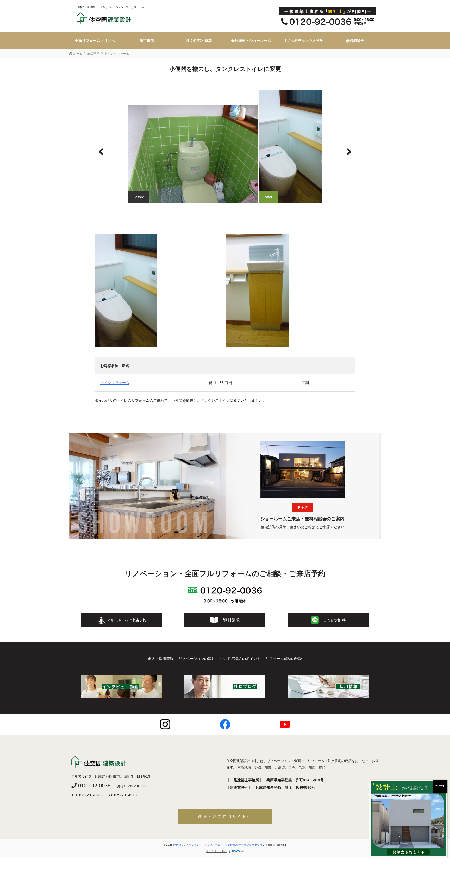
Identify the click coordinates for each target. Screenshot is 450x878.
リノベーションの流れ (197, 659)
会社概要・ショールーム (251, 41)
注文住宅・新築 (199, 41)
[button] (349, 152)
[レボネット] (237, 851)
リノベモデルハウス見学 (303, 41)
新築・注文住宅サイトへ (225, 816)
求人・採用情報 (160, 659)
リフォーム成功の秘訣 (284, 659)
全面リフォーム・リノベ (95, 41)
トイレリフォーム (114, 383)
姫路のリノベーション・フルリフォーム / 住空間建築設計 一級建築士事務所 (218, 844)
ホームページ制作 (216, 851)
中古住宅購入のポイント (240, 659)
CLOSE (440, 786)
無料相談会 (355, 41)
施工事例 (147, 41)
